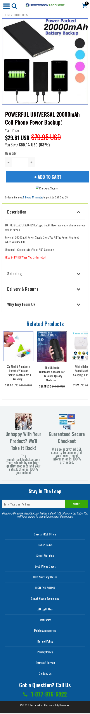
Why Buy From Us (21, 304)
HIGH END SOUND (45, 587)
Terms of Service (45, 662)
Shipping (14, 273)
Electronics (20, 15)
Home (7, 15)
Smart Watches (45, 555)
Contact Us (45, 673)
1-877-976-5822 (48, 694)
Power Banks (45, 544)
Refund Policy (45, 641)
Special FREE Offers (45, 534)
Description (16, 211)
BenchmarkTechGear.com (40, 705)
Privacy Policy (45, 652)
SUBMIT (77, 504)
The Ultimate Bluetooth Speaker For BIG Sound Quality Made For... (52, 373)
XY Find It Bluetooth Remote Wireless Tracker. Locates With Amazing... (18, 372)
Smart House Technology (45, 598)
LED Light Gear (45, 609)
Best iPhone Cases (45, 566)
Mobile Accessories (45, 630)
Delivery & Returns (22, 289)
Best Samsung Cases (45, 577)
